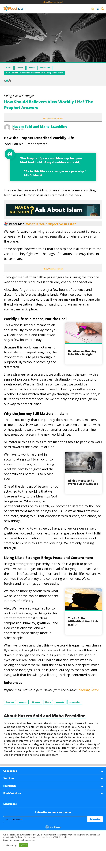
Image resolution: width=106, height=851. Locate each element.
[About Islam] (14, 8)
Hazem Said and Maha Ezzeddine (39, 126)
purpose (22, 702)
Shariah (20, 67)
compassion (74, 702)
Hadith (31, 67)
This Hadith (45, 67)
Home (9, 67)
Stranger (36, 702)
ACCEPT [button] (24, 845)
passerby (60, 702)
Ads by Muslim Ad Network (53, 2)
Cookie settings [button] (10, 845)
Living (48, 702)
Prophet (10, 702)
